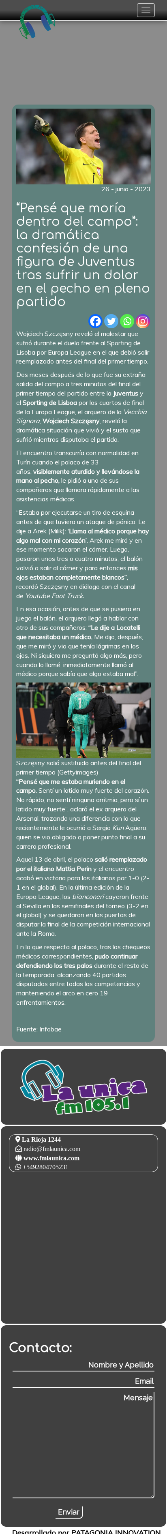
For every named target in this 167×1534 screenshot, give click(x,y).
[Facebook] (95, 321)
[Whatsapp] (127, 321)
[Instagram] (143, 321)
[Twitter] (111, 321)
